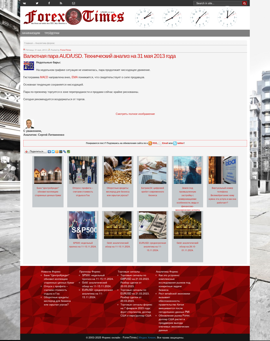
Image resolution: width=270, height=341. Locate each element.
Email (165, 143)
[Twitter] (53, 150)
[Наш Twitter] (37, 3)
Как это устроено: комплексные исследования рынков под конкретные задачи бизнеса (174, 282)
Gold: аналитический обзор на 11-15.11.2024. (96, 284)
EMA (75, 77)
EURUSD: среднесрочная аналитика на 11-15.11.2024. (152, 246)
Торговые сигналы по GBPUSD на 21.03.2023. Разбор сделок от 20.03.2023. (135, 280)
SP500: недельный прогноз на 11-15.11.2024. (98, 277)
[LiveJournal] (65, 150)
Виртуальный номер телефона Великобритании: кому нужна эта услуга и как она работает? (222, 195)
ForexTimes (65, 49)
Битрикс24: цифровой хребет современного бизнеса (152, 191)
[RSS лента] (61, 3)
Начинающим (31, 33)
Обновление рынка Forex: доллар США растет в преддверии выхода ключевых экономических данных (174, 323)
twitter (180, 143)
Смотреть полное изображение (135, 114)
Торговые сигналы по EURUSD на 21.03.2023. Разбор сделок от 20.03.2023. (135, 295)
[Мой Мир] (61, 150)
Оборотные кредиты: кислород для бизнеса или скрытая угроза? (117, 191)
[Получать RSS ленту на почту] (73, 3)
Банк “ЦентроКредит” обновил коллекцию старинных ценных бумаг (48, 191)
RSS (154, 143)
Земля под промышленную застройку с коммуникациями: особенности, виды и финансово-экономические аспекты (187, 198)
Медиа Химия (147, 337)
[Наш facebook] (49, 3)
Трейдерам (51, 33)
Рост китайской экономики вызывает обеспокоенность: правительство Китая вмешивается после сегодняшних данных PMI (174, 303)
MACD (44, 77)
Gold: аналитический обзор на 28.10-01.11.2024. (187, 246)
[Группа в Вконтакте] (24, 3)
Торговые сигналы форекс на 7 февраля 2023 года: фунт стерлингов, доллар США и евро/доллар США (136, 310)
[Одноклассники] (57, 150)
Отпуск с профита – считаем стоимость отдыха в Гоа (83, 191)
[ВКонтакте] (49, 150)
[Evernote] (69, 150)
